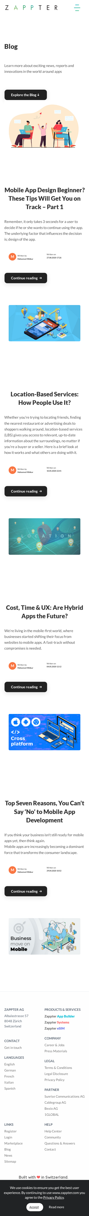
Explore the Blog (23, 95)
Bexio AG (51, 1108)
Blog (7, 1149)
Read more (56, 1207)
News (8, 1155)
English (9, 1064)
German (10, 1070)
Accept (34, 1207)
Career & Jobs (54, 1045)
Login (8, 1137)
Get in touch (13, 1047)
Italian (9, 1082)
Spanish (9, 1088)
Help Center (53, 1131)
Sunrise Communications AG (64, 1096)
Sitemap (10, 1161)
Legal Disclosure (56, 1074)
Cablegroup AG (55, 1102)
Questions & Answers (59, 1143)
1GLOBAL (51, 1114)
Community (52, 1137)
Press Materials (55, 1051)
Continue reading (24, 278)
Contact (50, 1149)
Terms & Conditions (58, 1068)
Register (10, 1131)
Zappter (59, 1016)
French (9, 1076)
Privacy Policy (54, 1080)
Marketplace (13, 1143)
